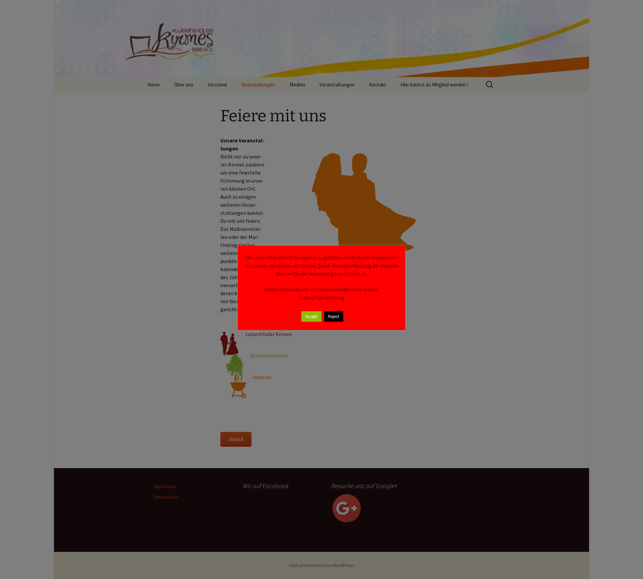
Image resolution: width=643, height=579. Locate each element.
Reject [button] (333, 316)
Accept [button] (311, 316)
